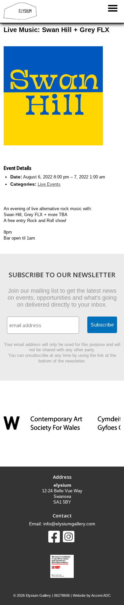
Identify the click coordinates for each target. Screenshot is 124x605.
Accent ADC (101, 595)
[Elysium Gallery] (20, 18)
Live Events (49, 184)
